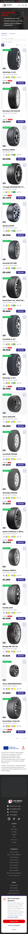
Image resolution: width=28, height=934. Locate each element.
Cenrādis (14, 832)
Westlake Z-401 (9, 72)
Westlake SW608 (10, 493)
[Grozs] (23, 5)
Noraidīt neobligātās (14, 925)
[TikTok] (19, 819)
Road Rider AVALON (11, 721)
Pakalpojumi (14, 849)
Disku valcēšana (14, 865)
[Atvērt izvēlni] (26, 5)
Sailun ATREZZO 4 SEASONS (14, 532)
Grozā (22, 83)
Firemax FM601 (9, 150)
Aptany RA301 (8, 226)
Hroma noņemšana (14, 875)
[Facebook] (14, 819)
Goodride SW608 (10, 454)
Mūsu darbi (14, 829)
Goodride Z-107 (9, 339)
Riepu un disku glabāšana (14, 854)
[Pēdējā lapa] (25, 45)
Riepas (14, 882)
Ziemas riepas (14, 888)
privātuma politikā (12, 917)
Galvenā (14, 823)
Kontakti (14, 842)
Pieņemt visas (14, 921)
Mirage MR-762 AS (10, 646)
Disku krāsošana (14, 857)
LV (19, 5)
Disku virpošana (14, 867)
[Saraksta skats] (5, 45)
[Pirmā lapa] (10, 45)
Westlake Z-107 (9, 378)
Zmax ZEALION (9, 417)
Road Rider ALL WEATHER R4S (14, 300)
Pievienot (12, 33)
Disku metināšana (14, 870)
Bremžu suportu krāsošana (14, 873)
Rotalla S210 (8, 608)
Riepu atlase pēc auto (14, 893)
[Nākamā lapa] (22, 45)
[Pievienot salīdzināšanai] (24, 50)
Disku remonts (14, 860)
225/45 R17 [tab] (4, 33)
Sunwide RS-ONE (10, 263)
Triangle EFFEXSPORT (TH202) (14, 187)
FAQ (14, 837)
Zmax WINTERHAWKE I (12, 684)
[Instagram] (9, 819)
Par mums (14, 839)
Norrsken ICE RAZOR (11, 111)
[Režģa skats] (2, 45)
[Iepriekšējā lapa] (13, 45)
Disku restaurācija (14, 862)
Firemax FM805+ (9, 570)
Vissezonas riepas (14, 890)
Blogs (14, 826)
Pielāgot (14, 929)
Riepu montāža (14, 852)
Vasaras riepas (14, 885)
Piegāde (14, 834)
